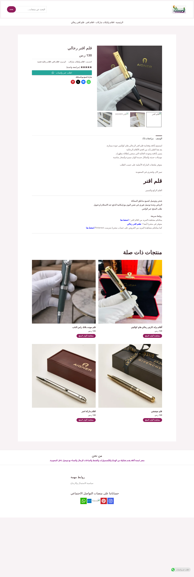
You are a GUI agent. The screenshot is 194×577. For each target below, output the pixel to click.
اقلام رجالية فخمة (44, 61)
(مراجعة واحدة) (73, 67)
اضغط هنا (124, 219)
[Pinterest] (104, 501)
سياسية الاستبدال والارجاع (82, 483)
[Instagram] (110, 501)
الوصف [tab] (159, 138)
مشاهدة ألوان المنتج (152, 336)
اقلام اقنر (90, 22)
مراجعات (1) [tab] (148, 138)
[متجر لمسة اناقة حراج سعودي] (89, 500)
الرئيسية (119, 22)
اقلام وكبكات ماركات (105, 22)
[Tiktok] (96, 500)
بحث (11, 9)
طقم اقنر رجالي (134, 223)
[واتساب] (83, 501)
